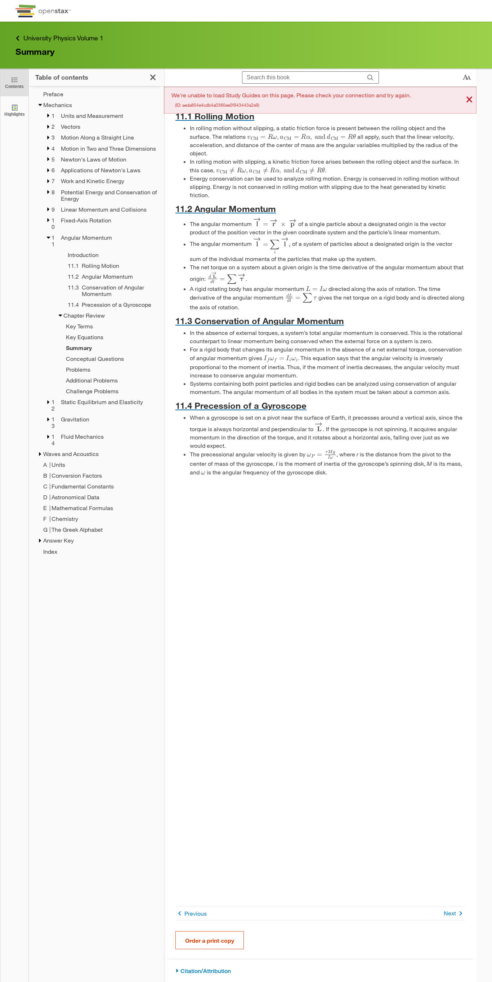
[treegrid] (96, 323)
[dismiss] (469, 100)
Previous (195, 913)
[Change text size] (467, 77)
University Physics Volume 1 (63, 38)
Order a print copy (209, 940)
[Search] (370, 77)
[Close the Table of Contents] (152, 77)
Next (450, 913)
